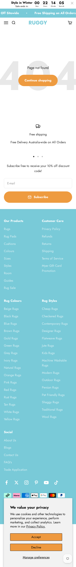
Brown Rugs (11, 331)
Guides (8, 280)
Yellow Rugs (11, 419)
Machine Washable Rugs (54, 363)
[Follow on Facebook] (6, 482)
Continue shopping (38, 80)
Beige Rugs (11, 308)
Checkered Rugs (52, 316)
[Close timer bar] (72, 3)
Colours (9, 251)
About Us (10, 440)
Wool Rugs (49, 417)
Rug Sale (10, 288)
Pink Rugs (10, 382)
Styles (7, 265)
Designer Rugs (51, 331)
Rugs (7, 229)
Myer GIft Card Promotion (52, 268)
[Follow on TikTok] (56, 482)
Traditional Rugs (52, 409)
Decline (36, 547)
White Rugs (11, 412)
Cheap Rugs (50, 308)
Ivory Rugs (10, 360)
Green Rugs (11, 345)
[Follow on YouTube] (46, 482)
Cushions (10, 244)
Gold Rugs (11, 338)
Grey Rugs (10, 353)
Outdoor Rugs (51, 380)
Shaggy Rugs (50, 402)
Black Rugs (11, 316)
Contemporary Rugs (55, 323)
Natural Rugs (12, 367)
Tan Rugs (9, 404)
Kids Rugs (48, 353)
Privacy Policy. (35, 526)
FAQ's (8, 462)
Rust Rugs (10, 397)
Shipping (48, 251)
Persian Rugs (50, 387)
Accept (36, 537)
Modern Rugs (50, 372)
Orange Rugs (12, 375)
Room (7, 273)
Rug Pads (10, 236)
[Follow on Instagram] (26, 482)
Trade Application (15, 469)
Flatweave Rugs (52, 338)
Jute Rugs (48, 345)
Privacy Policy (51, 229)
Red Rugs (10, 390)
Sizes (7, 258)
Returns (46, 244)
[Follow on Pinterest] (36, 482)
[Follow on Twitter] (16, 482)
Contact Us (11, 455)
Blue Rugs (10, 323)
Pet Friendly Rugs (53, 395)
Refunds (47, 236)
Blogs (7, 447)
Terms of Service (52, 258)
